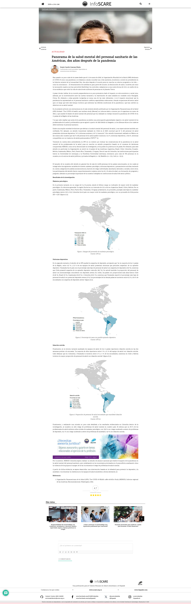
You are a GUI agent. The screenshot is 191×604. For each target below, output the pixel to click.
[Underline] (65, 552)
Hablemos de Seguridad (69, 508)
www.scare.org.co (95, 590)
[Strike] (68, 552)
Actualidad (58, 52)
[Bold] (60, 552)
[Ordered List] (71, 552)
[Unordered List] (74, 552)
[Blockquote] (77, 552)
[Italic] (63, 552)
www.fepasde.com (140, 590)
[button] (141, 4)
